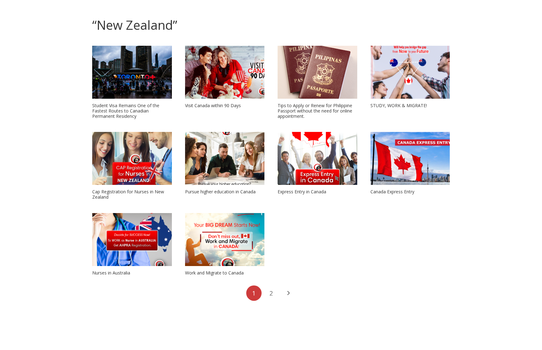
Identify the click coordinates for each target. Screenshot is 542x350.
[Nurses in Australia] (132, 239)
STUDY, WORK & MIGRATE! (398, 105)
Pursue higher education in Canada (220, 192)
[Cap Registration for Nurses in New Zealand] (132, 158)
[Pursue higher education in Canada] (225, 158)
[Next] (288, 293)
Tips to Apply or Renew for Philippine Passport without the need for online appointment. (315, 110)
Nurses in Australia (111, 273)
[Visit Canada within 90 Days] (225, 72)
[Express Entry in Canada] (317, 158)
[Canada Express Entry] (410, 158)
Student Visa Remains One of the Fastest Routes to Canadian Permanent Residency (125, 110)
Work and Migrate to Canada (214, 273)
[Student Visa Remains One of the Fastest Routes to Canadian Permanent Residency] (132, 72)
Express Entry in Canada (302, 192)
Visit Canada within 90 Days (213, 105)
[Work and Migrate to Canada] (225, 239)
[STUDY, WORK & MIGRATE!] (410, 72)
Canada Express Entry (392, 192)
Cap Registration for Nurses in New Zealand (128, 194)
